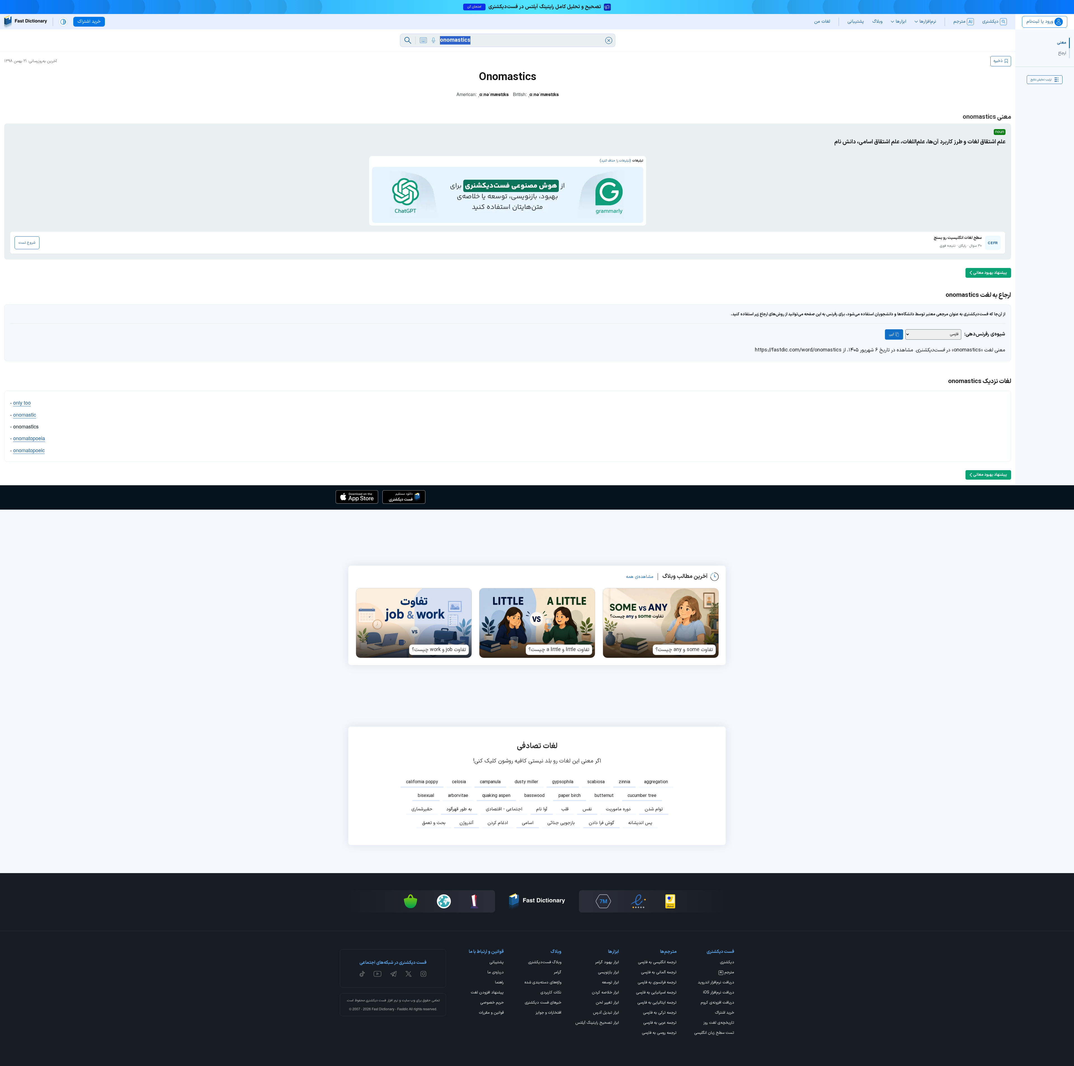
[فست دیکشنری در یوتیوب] (377, 974)
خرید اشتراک (724, 1013)
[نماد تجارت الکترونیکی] (638, 901)
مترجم (727, 972)
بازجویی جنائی (561, 823)
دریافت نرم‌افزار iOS (718, 992)
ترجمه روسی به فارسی (659, 1033)
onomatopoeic (29, 450)
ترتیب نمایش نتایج (1041, 79)
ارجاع (1062, 53)
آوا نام (541, 809)
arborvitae (458, 795)
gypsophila (562, 782)
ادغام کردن (497, 823)
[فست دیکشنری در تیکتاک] (362, 974)
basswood (534, 795)
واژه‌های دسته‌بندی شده (542, 982)
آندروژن (467, 823)
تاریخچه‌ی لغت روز (718, 1023)
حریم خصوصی (492, 1003)
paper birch (570, 795)
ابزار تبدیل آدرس (606, 1013)
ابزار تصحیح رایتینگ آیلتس (597, 1023)
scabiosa (596, 782)
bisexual (426, 795)
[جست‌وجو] (407, 40)
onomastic (24, 414)
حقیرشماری (421, 809)
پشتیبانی (496, 962)
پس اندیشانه (640, 823)
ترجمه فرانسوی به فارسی (657, 982)
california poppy (422, 782)
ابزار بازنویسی (608, 972)
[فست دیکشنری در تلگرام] (393, 974)
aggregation (656, 782)
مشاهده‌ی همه (639, 576)
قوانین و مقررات (491, 1013)
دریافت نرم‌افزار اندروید (716, 982)
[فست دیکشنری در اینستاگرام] (423, 974)
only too (22, 402)
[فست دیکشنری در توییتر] (409, 974)
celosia (459, 782)
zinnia (624, 782)
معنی (1061, 43)
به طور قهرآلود (459, 809)
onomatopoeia (29, 438)
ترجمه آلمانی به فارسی (659, 972)
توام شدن (654, 809)
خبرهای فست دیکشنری (543, 1003)
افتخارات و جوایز (548, 1013)
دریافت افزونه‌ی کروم (717, 1003)
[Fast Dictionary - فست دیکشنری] (25, 21)
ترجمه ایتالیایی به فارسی (657, 1003)
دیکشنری (727, 962)
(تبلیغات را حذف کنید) (615, 160)
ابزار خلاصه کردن (605, 992)
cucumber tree (642, 795)
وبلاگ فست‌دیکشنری (544, 962)
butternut (604, 795)
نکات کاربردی (550, 992)
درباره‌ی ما (495, 972)
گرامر (557, 972)
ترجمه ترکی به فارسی (660, 1013)
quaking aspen (496, 795)
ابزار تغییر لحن (607, 1003)
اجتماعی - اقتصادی (504, 809)
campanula (490, 782)
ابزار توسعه (610, 982)
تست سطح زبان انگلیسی (714, 1033)
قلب (565, 809)
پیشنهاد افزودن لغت (487, 992)
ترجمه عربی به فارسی (660, 1023)
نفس (587, 809)
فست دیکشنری (376, 1000)
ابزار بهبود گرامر (607, 962)
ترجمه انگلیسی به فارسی (657, 962)
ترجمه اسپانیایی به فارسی (656, 992)
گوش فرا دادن (601, 823)
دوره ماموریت (618, 809)
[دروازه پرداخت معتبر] (670, 901)
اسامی (527, 823)
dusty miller (526, 782)
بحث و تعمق (434, 823)
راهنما (499, 982)
